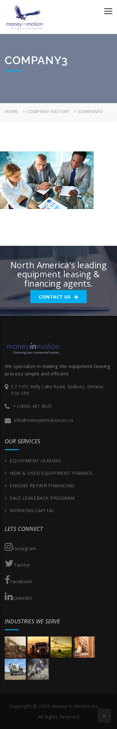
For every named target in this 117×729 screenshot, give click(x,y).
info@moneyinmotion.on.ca (43, 420)
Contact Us (55, 296)
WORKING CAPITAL (32, 510)
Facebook (21, 581)
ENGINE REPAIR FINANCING (42, 485)
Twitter (22, 565)
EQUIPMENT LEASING (35, 460)
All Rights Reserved (58, 717)
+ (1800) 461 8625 (32, 406)
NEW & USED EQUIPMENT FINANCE (51, 473)
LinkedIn (22, 598)
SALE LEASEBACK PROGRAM (42, 498)
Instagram (24, 548)
